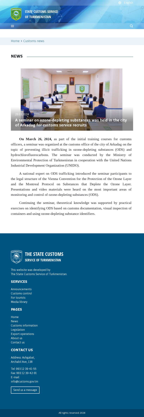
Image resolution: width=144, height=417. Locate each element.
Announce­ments (21, 289)
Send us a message (25, 390)
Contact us (18, 342)
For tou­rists (18, 297)
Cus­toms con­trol (21, 293)
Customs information (24, 325)
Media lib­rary (19, 302)
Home (15, 41)
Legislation (18, 329)
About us (16, 338)
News (14, 321)
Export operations (22, 334)
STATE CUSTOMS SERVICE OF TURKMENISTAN (41, 14)
